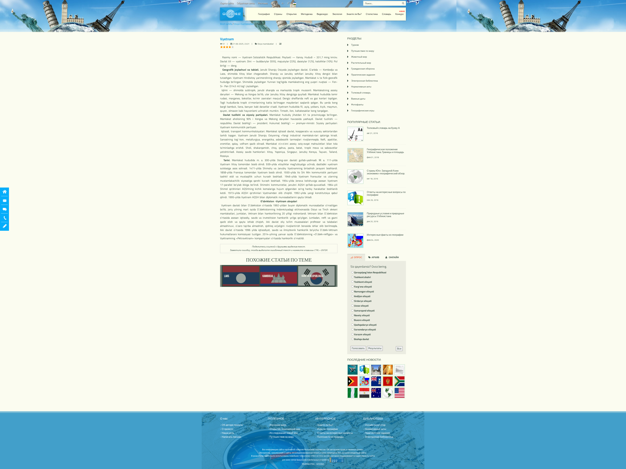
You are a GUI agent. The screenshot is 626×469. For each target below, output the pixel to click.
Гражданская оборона (363, 68)
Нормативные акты (361, 86)
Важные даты (358, 98)
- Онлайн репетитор (374, 425)
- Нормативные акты (374, 429)
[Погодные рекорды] (387, 369)
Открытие (291, 14)
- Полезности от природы (329, 437)
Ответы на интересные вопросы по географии (386, 193)
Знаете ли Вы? (354, 14)
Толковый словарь (361, 92)
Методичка (307, 14)
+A (272, 3)
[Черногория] (387, 381)
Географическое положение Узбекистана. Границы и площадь (385, 150)
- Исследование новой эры (283, 433)
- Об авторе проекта (231, 425)
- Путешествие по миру (281, 437)
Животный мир (359, 56)
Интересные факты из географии (385, 235)
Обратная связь (246, 3)
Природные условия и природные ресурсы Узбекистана (385, 215)
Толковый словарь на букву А (383, 128)
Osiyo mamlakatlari (244, 24)
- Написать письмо (230, 437)
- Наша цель (227, 433)
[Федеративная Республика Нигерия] (352, 392)
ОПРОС (357, 257)
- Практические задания (376, 433)
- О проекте (226, 429)
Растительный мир (361, 62)
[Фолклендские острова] (376, 381)
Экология (337, 14)
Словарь (386, 14)
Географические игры (362, 110)
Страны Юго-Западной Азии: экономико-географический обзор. (386, 172)
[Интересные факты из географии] (364, 381)
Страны (278, 14)
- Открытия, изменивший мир (284, 429)
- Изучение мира (277, 425)
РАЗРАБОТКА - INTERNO (313, 464)
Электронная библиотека (364, 80)
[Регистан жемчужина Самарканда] (376, 369)
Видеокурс (322, 14)
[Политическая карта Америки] (387, 392)
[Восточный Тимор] (352, 381)
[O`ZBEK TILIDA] (294, 3)
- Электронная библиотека (378, 437)
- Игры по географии (326, 429)
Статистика (372, 14)
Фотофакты (357, 104)
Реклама (263, 3)
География (264, 14)
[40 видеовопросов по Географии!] (364, 369)
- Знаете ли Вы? (324, 425)
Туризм (355, 44)
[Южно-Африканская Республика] (399, 381)
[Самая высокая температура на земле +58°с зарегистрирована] (399, 369)
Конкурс (400, 13)
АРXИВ (375, 257)
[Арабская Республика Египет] (364, 392)
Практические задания (363, 74)
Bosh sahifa (226, 24)
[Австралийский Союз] (376, 392)
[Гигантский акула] (352, 369)
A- (283, 3)
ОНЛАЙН (393, 257)
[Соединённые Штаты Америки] (399, 392)
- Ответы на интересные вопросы (334, 433)
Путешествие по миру (362, 51)
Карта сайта (226, 3)
